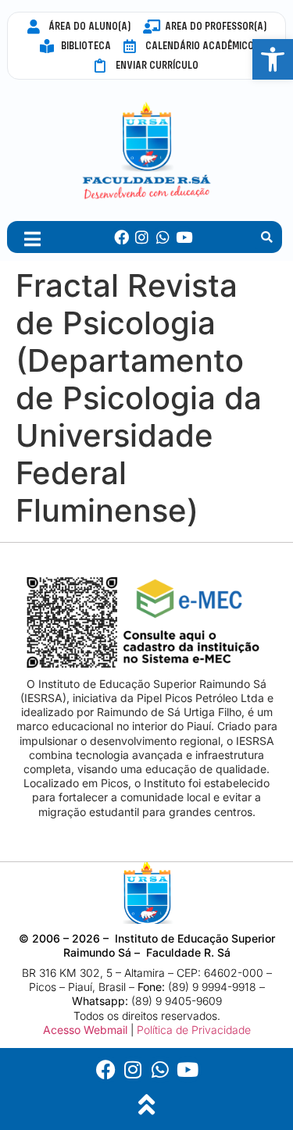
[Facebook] (121, 237)
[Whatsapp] (162, 237)
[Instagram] (142, 237)
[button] (267, 237)
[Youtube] (184, 237)
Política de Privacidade (194, 1029)
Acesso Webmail (85, 1029)
